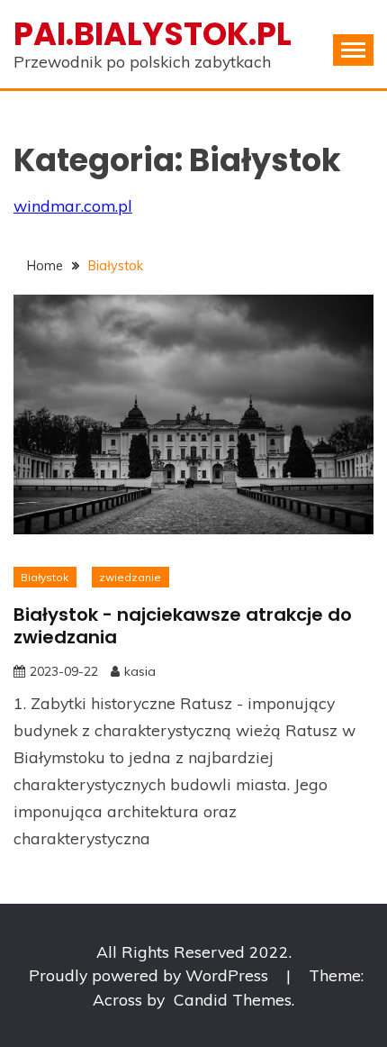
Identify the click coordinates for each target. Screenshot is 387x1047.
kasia (140, 671)
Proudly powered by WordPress (151, 975)
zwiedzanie (130, 577)
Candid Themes (233, 999)
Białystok (44, 577)
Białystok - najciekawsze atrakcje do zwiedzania (183, 626)
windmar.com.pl (73, 205)
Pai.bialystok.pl (153, 34)
